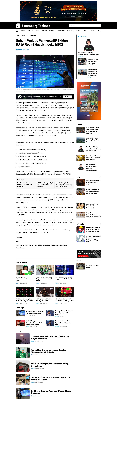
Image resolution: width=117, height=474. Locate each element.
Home (17, 35)
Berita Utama (82, 36)
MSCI (40, 245)
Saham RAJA (33, 245)
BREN (17, 245)
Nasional (44, 30)
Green (92, 30)
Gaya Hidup (70, 30)
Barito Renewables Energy (59, 245)
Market (23, 30)
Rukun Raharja (20, 248)
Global (37, 30)
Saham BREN (24, 245)
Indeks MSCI (46, 245)
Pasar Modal (33, 35)
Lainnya (99, 30)
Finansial (51, 30)
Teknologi (30, 30)
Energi (78, 30)
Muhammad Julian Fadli (22, 49)
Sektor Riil (85, 30)
